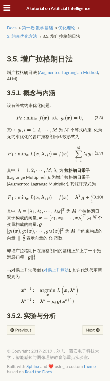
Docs (12, 27)
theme (90, 366)
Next (91, 329)
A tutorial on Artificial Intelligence (58, 8)
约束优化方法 (22, 36)
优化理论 (66, 27)
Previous (23, 329)
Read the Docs (38, 371)
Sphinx (32, 366)
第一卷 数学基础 (37, 27)
